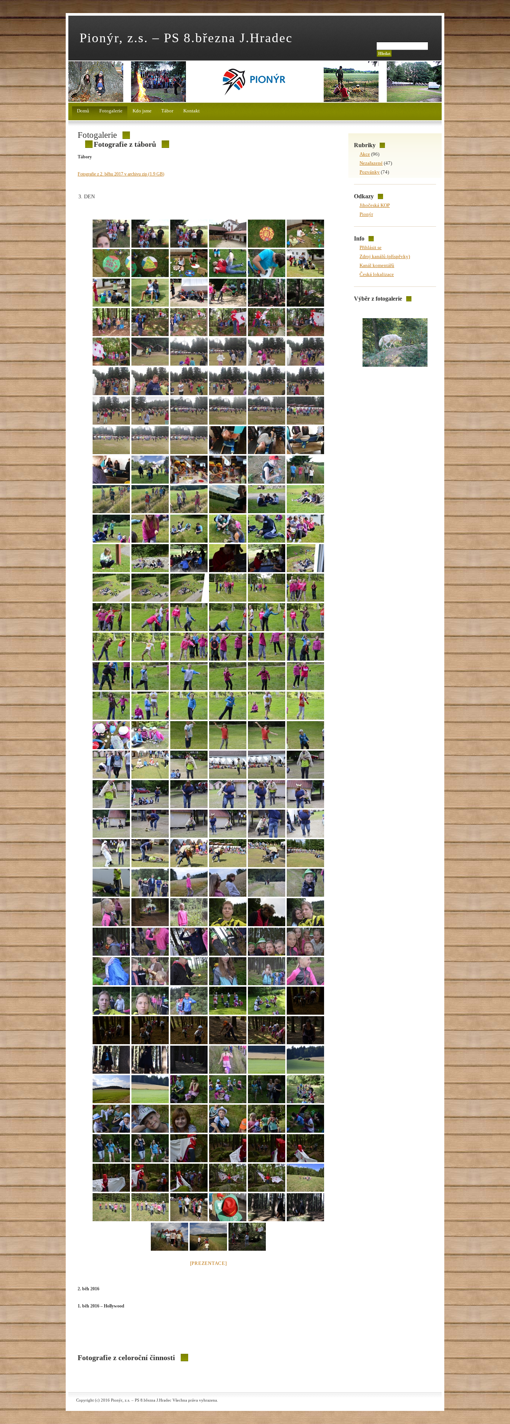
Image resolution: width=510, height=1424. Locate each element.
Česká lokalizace (377, 274)
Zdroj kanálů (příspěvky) (385, 256)
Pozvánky (370, 172)
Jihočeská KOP (375, 205)
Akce (365, 154)
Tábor (167, 111)
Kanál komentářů (377, 265)
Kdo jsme (142, 111)
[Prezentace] (208, 1263)
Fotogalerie (110, 111)
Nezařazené (371, 163)
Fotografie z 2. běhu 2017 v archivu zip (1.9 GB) (121, 174)
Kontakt (191, 111)
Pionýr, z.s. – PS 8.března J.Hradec (186, 38)
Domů (83, 111)
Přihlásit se (371, 247)
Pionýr (366, 214)
